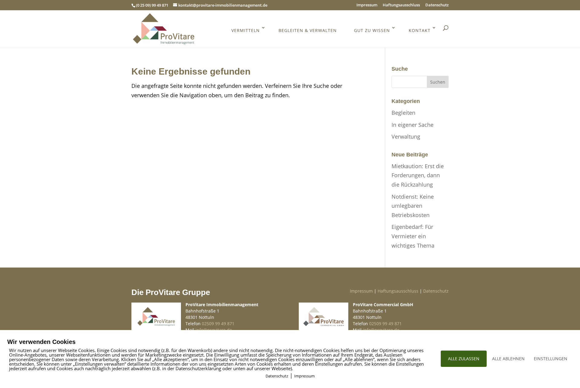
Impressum (366, 5)
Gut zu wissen (372, 30)
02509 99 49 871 (218, 323)
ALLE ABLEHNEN (508, 358)
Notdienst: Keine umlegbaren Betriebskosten (413, 206)
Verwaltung (406, 136)
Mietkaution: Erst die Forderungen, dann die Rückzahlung (418, 175)
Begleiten (403, 112)
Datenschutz (437, 5)
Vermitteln (245, 30)
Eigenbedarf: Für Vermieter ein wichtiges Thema (413, 236)
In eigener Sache (412, 124)
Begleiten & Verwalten (308, 30)
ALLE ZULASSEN (463, 358)
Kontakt (419, 30)
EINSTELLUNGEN (550, 358)
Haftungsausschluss (401, 5)
